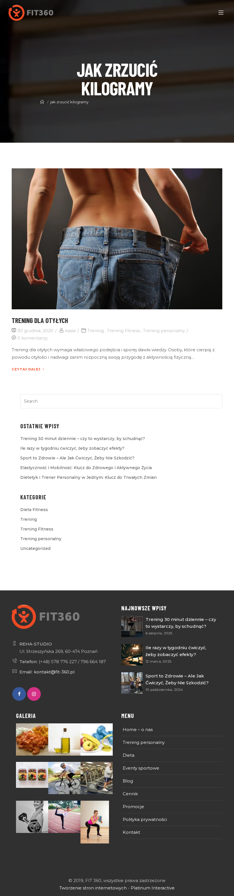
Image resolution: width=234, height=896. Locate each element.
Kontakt (131, 832)
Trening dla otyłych (40, 320)
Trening (95, 330)
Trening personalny (164, 330)
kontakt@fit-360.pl (54, 672)
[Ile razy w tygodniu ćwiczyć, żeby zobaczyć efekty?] (132, 654)
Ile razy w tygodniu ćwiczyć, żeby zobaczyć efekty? (72, 448)
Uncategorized (35, 548)
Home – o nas (138, 729)
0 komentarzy (32, 338)
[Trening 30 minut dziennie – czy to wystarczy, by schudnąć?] (132, 626)
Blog (128, 781)
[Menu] (221, 13)
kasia (70, 330)
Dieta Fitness (34, 509)
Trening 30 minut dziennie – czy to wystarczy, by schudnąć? (82, 438)
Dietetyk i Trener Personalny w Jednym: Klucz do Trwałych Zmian (88, 477)
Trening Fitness (123, 330)
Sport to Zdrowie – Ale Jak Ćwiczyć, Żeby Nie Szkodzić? (77, 458)
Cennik (130, 793)
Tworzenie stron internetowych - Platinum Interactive (117, 888)
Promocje (133, 806)
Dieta (128, 755)
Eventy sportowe (141, 768)
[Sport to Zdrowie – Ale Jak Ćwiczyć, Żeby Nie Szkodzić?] (132, 683)
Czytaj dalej (26, 369)
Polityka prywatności (145, 819)
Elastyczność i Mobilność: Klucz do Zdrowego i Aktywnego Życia (86, 467)
